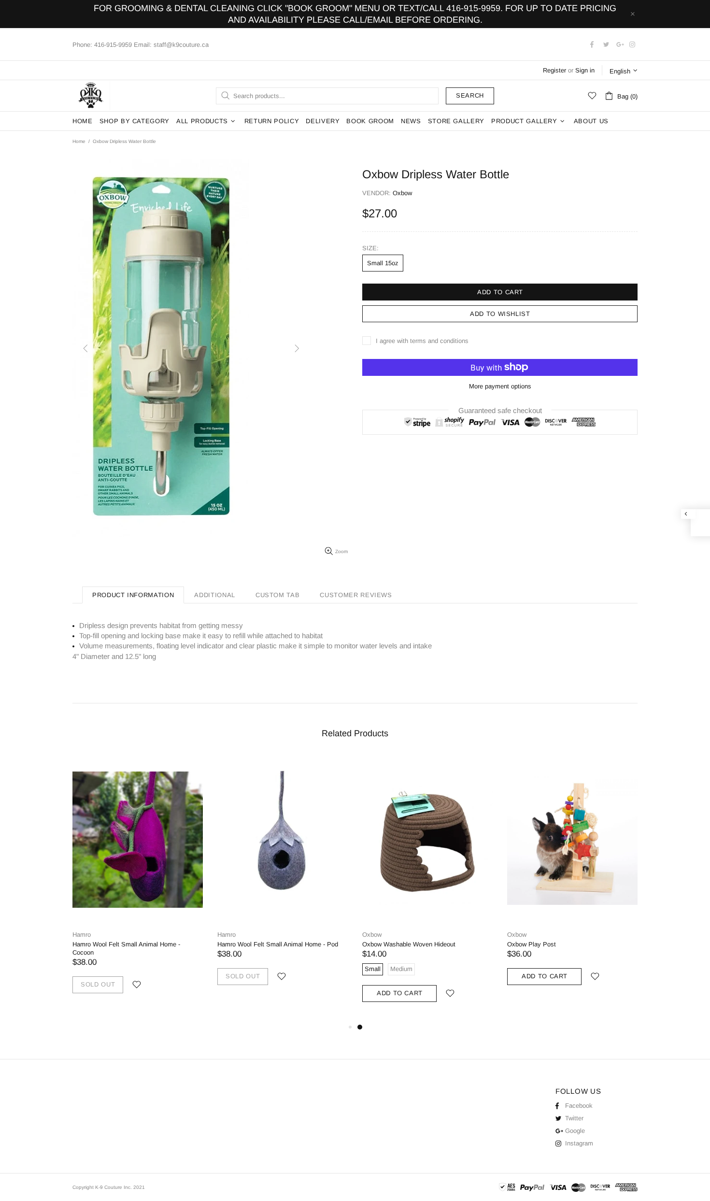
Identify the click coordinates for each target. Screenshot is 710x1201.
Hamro (81, 934)
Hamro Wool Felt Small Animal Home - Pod (277, 944)
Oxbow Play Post (531, 944)
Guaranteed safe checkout (500, 410)
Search (470, 95)
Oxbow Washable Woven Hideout (408, 944)
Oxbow (372, 934)
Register (554, 70)
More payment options (500, 386)
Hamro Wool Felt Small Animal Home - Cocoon (126, 948)
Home (78, 141)
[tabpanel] (427, 888)
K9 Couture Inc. (91, 95)
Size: (370, 248)
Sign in (585, 70)
